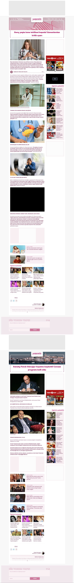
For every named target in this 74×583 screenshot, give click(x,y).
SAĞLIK (34, 28)
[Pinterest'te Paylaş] (16, 301)
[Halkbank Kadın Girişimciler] (20, 19)
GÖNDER (35, 329)
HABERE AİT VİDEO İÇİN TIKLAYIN (28, 71)
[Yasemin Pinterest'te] (15, 19)
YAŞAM (33, 362)
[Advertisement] (27, 235)
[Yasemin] (37, 19)
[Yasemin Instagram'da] (13, 19)
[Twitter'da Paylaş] (14, 301)
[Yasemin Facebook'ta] (11, 19)
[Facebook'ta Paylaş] (11, 301)
